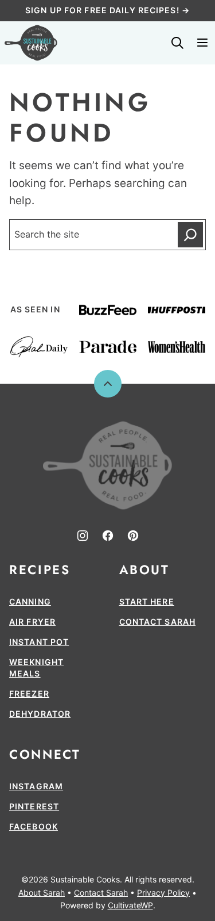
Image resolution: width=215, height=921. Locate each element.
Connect (44, 754)
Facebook (33, 826)
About (144, 569)
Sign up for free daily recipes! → (107, 10)
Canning (30, 601)
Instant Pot (39, 642)
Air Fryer (32, 621)
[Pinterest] (133, 535)
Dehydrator (40, 714)
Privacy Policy (163, 892)
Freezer (29, 693)
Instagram (36, 786)
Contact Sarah (157, 621)
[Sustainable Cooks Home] (31, 43)
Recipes (39, 569)
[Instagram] (82, 535)
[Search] (177, 42)
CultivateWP (130, 905)
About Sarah (41, 892)
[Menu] (202, 42)
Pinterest (34, 806)
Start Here (146, 601)
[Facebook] (107, 535)
